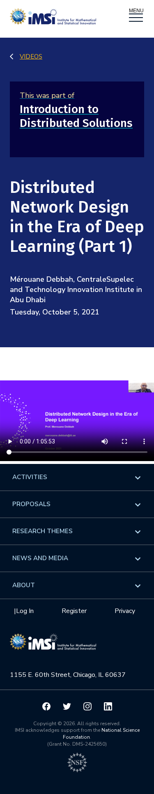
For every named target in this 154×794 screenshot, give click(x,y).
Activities (29, 477)
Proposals (31, 504)
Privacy (125, 610)
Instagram (87, 706)
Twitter (67, 706)
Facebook (46, 706)
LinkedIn (108, 706)
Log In (25, 610)
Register (74, 610)
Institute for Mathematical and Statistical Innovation (53, 646)
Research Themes (42, 531)
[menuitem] (77, 477)
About (23, 585)
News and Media (40, 558)
